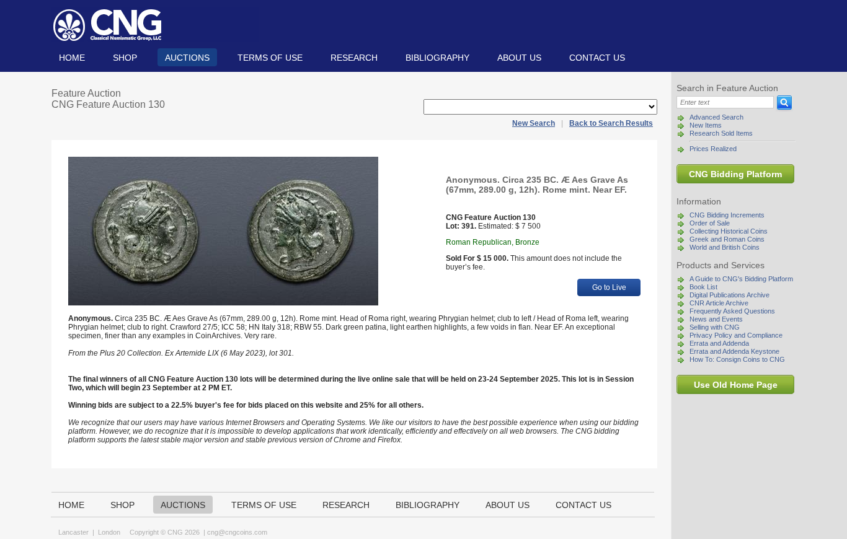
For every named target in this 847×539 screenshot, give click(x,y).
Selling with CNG (715, 327)
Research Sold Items (721, 133)
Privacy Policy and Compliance (736, 335)
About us (519, 58)
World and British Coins (725, 247)
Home (72, 58)
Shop (125, 58)
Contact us (597, 58)
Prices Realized (713, 148)
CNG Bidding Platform (735, 174)
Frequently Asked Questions (732, 311)
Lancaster (73, 532)
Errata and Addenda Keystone (734, 351)
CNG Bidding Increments (727, 215)
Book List (703, 287)
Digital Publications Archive (729, 295)
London (109, 532)
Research (354, 58)
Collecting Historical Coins (729, 231)
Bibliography (437, 58)
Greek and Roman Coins (727, 239)
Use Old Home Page (736, 385)
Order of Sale (710, 223)
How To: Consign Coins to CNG (737, 359)
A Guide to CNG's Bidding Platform (741, 279)
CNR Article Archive (719, 303)
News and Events (716, 319)
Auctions (187, 58)
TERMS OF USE (270, 58)
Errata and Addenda (719, 343)
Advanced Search (716, 117)
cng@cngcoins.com (237, 532)
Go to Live (609, 287)
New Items (706, 125)
